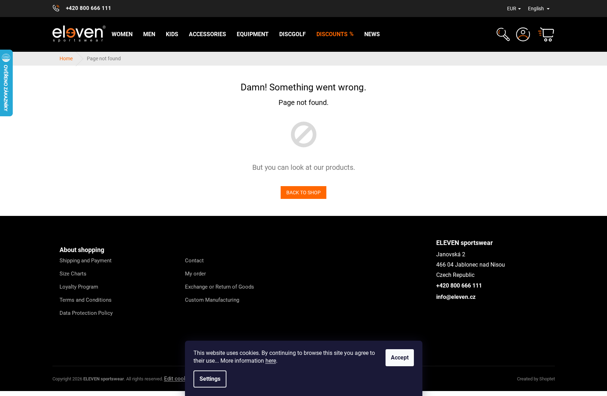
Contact (194, 260)
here (270, 360)
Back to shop (303, 192)
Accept (400, 357)
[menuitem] (122, 34)
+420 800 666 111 (459, 285)
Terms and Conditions (86, 300)
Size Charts (73, 273)
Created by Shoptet (536, 378)
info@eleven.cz (456, 297)
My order (195, 273)
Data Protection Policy (86, 313)
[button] (502, 34)
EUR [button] (511, 8)
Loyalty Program (79, 287)
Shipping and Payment (86, 260)
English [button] (536, 8)
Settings (209, 378)
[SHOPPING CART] (543, 34)
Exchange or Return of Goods (219, 287)
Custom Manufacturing (212, 300)
